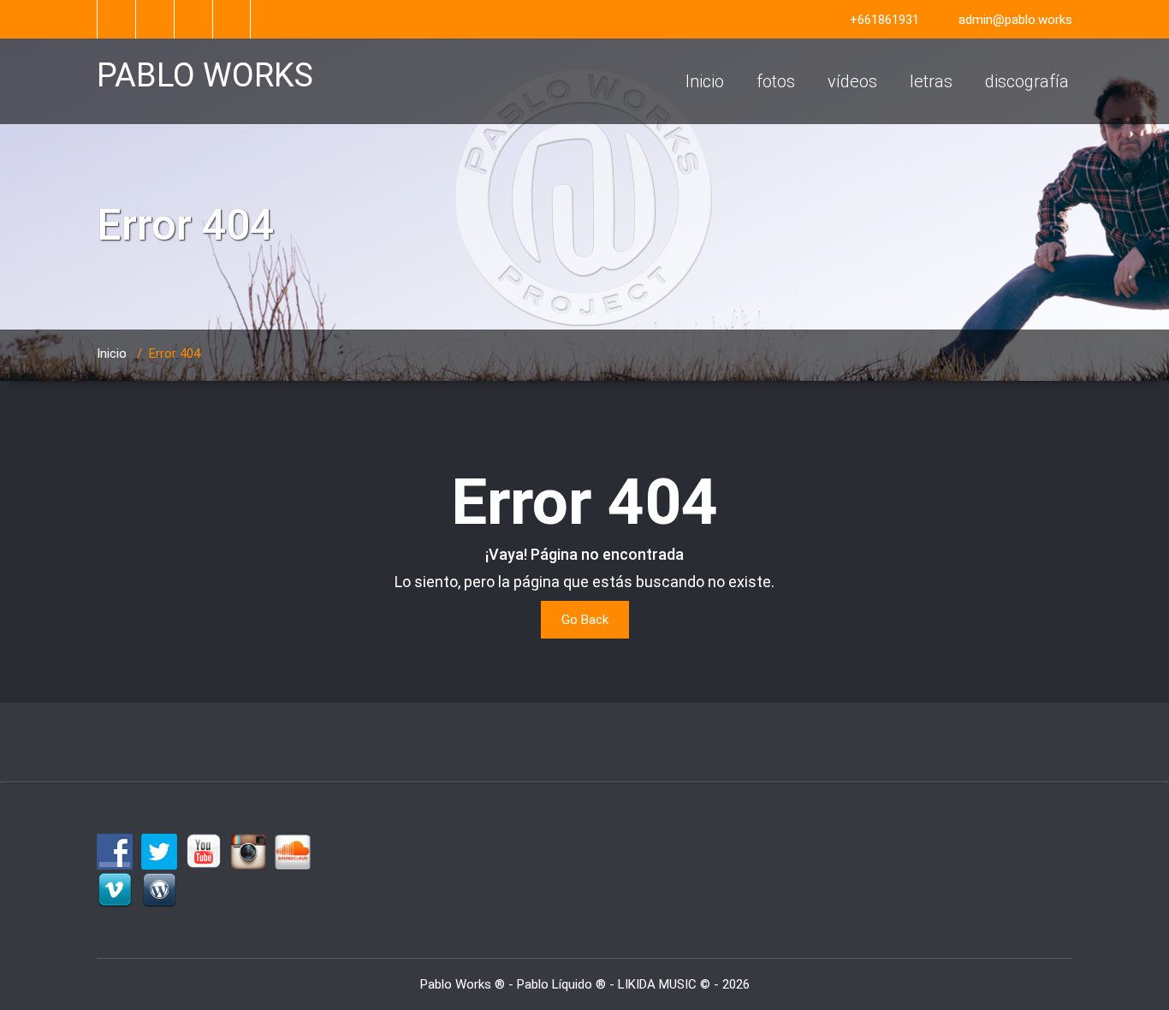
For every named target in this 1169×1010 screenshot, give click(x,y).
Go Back (584, 619)
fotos (776, 81)
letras (931, 81)
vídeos (852, 81)
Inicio (704, 81)
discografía (1027, 81)
